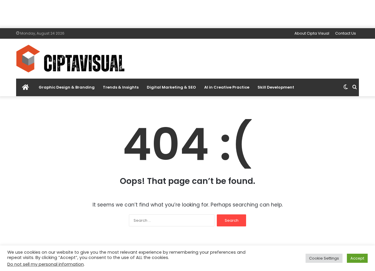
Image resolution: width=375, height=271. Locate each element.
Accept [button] (357, 258)
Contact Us (345, 33)
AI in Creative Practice (226, 87)
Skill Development (276, 87)
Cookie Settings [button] (324, 258)
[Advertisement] (187, 13)
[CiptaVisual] (70, 59)
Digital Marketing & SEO (171, 87)
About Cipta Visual (311, 33)
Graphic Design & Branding (67, 87)
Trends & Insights (121, 87)
